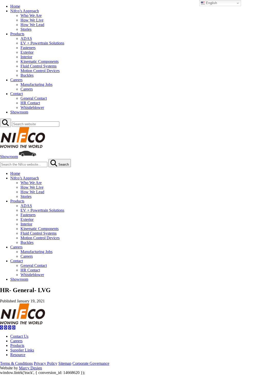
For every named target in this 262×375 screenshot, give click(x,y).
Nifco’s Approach (24, 11)
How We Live (31, 20)
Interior (26, 57)
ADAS (26, 38)
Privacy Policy (45, 363)
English (211, 3)
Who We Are (31, 15)
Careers (16, 80)
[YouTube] (13, 327)
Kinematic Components (39, 61)
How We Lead (32, 24)
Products (17, 34)
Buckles (27, 75)
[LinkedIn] (9, 327)
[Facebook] (1, 327)
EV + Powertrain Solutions (42, 43)
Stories (25, 29)
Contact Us (19, 336)
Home (15, 6)
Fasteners (28, 48)
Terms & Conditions (16, 363)
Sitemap (64, 363)
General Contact (33, 98)
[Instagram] (5, 327)
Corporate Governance (90, 363)
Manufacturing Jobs (36, 84)
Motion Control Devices (40, 71)
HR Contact (30, 103)
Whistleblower (32, 107)
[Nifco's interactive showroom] (27, 156)
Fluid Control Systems (38, 66)
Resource (17, 355)
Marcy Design (30, 368)
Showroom (19, 112)
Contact (16, 94)
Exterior (27, 52)
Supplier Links (22, 350)
